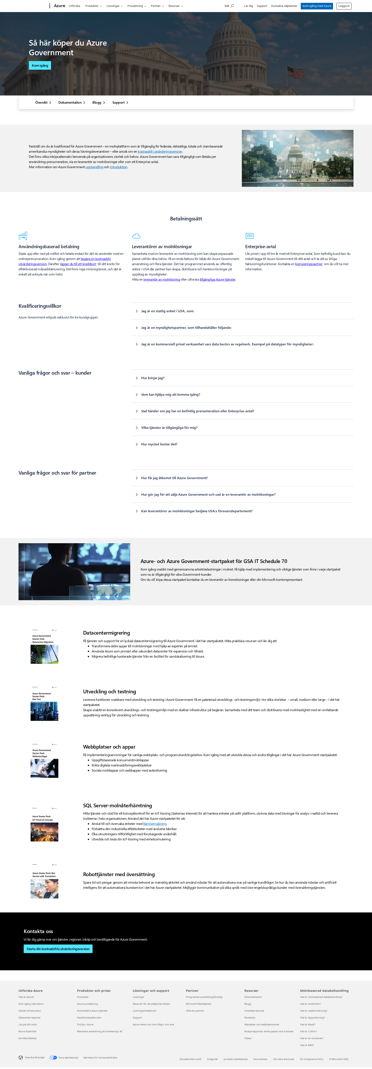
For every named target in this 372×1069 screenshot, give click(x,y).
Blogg (96, 102)
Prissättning (135, 6)
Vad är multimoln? (310, 1003)
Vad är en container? (311, 1038)
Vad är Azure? (26, 996)
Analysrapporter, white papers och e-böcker (269, 1031)
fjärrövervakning (154, 823)
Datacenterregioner (30, 1017)
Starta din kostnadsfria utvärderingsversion (58, 948)
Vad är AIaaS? (307, 1024)
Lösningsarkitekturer (145, 1010)
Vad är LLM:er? (308, 1031)
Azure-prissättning (87, 1003)
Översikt (41, 102)
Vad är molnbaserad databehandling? (321, 996)
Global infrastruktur (30, 1010)
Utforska (74, 6)
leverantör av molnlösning (161, 279)
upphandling (94, 167)
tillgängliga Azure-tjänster (218, 279)
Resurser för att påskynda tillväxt (151, 1003)
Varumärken (260, 1059)
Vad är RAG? (307, 1045)
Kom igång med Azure (317, 6)
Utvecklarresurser (254, 1010)
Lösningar (113, 6)
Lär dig (248, 6)
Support (262, 6)
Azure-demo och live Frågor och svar (153, 1024)
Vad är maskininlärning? (313, 1010)
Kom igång (40, 65)
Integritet (212, 1059)
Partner (156, 6)
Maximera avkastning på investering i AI (99, 1031)
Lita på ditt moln (28, 1024)
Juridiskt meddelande (236, 1059)
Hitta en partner (195, 1010)
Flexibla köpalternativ (89, 1017)
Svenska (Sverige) (34, 1057)
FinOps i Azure (85, 1024)
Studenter (250, 1017)
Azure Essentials (27, 1031)
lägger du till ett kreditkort (78, 263)
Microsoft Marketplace (198, 1003)
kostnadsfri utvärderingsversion (160, 151)
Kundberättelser (28, 1038)
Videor (248, 1038)
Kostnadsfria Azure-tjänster (92, 1010)
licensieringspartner (308, 263)
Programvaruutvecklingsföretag (204, 996)
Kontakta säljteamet (284, 6)
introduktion (118, 167)
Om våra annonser (283, 1059)
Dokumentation (69, 102)
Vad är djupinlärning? (312, 1017)
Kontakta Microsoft (190, 1059)
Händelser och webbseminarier (261, 1024)
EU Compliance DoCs (311, 1059)
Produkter (92, 6)
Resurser (174, 6)
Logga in (344, 6)
